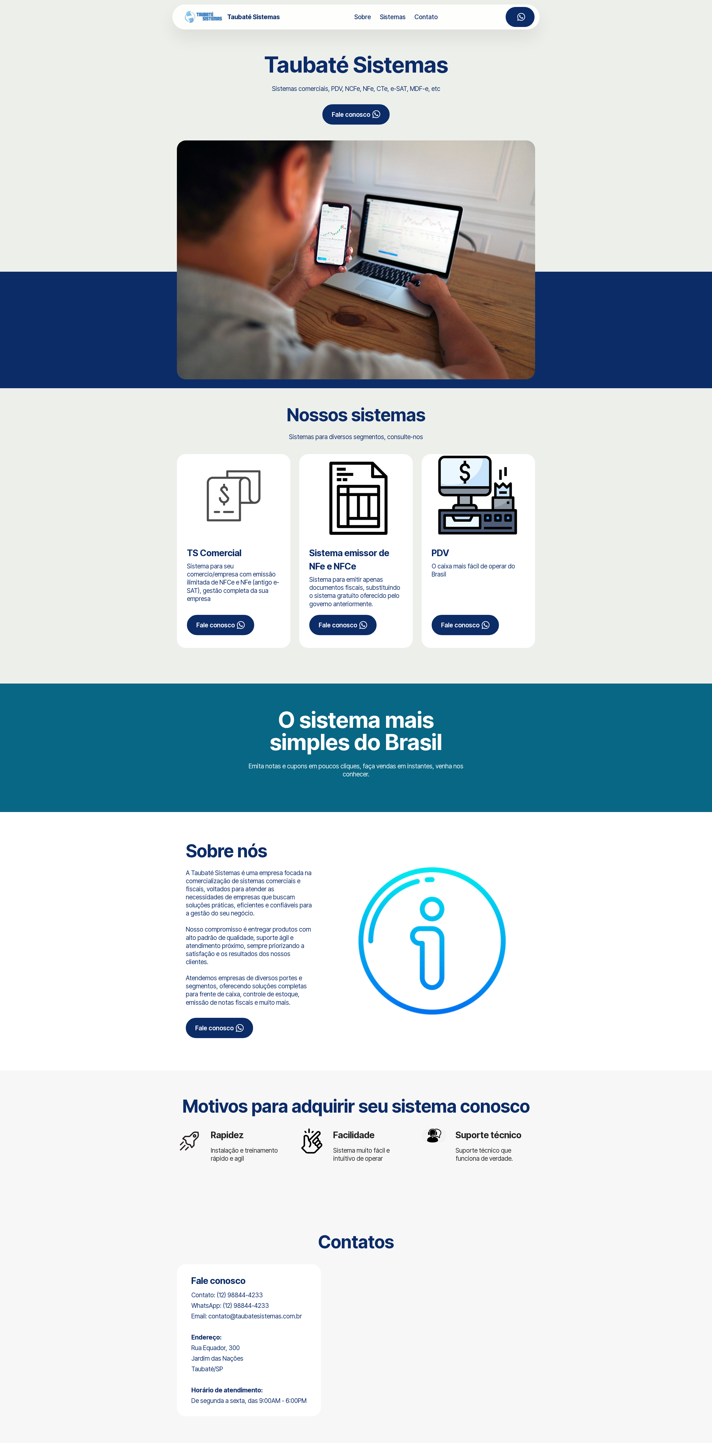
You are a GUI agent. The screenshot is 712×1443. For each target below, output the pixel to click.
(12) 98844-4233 (246, 1305)
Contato (426, 17)
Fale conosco (351, 114)
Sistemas (393, 17)
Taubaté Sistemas (253, 17)
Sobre (362, 17)
